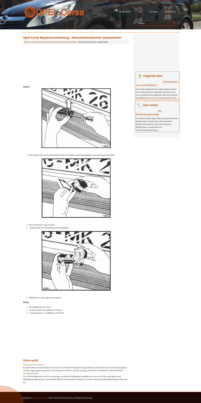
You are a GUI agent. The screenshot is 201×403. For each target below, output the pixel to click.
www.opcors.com (39, 398)
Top (140, 11)
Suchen (153, 11)
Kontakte (170, 11)
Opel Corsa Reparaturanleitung (38, 42)
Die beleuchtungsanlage (65, 42)
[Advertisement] (76, 64)
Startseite (125, 11)
